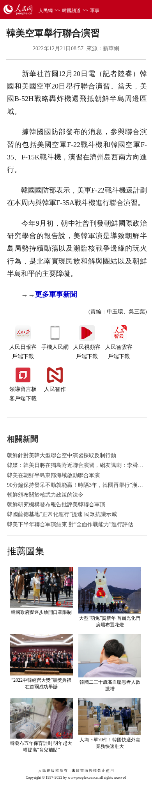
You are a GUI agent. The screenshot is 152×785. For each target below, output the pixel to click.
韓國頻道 (71, 10)
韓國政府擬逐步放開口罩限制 (41, 612)
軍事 (94, 10)
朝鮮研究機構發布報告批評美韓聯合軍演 (56, 504)
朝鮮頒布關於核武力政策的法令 (45, 495)
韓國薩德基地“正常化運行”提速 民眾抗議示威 (62, 514)
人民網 (46, 10)
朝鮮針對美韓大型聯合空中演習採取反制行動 (61, 455)
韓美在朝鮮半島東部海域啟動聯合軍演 (53, 475)
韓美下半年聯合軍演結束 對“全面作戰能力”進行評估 (70, 524)
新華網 (111, 48)
